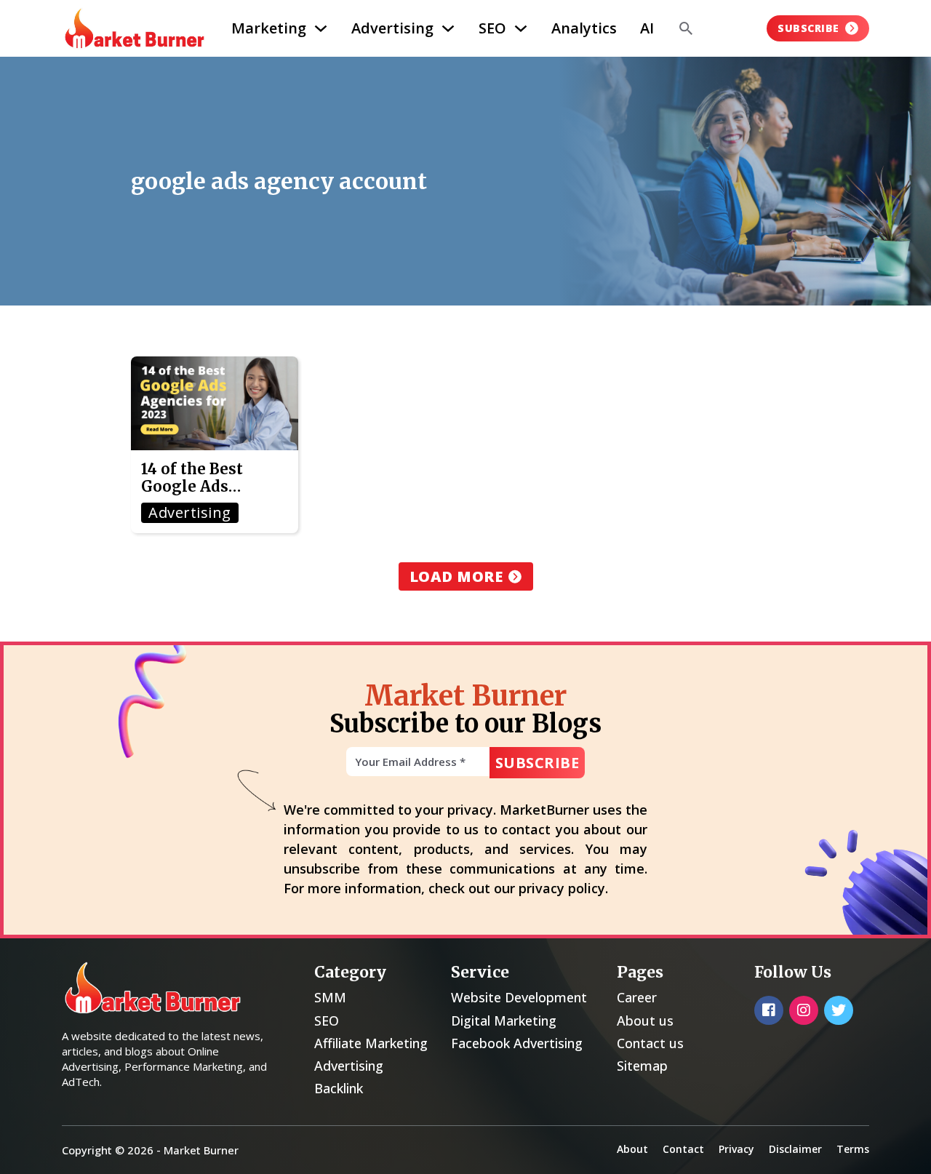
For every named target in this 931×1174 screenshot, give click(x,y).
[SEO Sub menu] (521, 28)
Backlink (338, 1088)
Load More (456, 576)
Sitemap (642, 1065)
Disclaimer (795, 1149)
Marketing (268, 28)
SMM (330, 997)
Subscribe (808, 28)
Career (637, 997)
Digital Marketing (503, 1020)
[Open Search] (686, 28)
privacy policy (562, 888)
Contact (683, 1149)
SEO (492, 28)
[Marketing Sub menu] (320, 28)
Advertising (392, 28)
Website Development (519, 997)
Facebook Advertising (517, 1043)
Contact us (650, 1043)
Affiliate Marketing (371, 1043)
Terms (852, 1149)
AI (647, 28)
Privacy (736, 1149)
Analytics (584, 28)
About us (645, 1020)
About (632, 1149)
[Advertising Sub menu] (448, 28)
